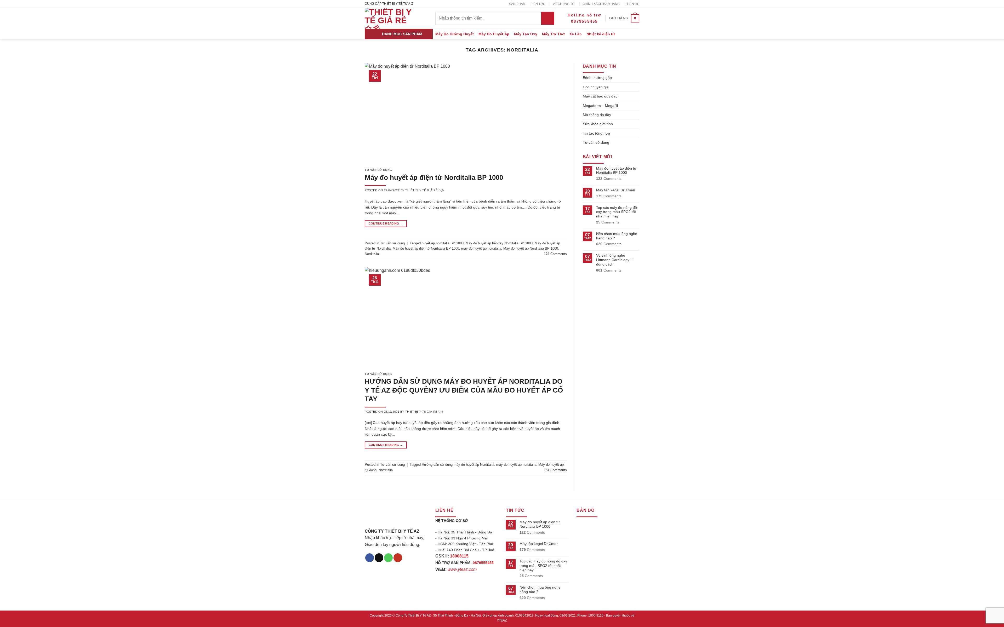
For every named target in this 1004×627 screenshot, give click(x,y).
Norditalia (372, 254)
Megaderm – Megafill (600, 105)
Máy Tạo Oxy (525, 34)
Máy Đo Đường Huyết (454, 34)
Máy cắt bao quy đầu (600, 96)
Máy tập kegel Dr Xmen (615, 190)
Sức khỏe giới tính (598, 124)
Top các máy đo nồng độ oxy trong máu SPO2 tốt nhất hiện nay (616, 211)
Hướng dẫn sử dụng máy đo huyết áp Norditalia (458, 465)
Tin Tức (539, 4)
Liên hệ (633, 4)
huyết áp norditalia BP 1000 (443, 243)
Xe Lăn (575, 34)
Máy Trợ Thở (553, 34)
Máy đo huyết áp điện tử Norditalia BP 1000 (434, 177)
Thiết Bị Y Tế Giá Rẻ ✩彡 (424, 190)
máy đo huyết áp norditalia (481, 248)
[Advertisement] (502, 590)
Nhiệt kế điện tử (600, 34)
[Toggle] (637, 77)
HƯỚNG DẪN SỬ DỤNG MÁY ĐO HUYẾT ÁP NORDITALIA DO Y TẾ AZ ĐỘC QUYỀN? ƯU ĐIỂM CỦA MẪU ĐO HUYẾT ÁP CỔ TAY (464, 390)
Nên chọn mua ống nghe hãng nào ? (616, 236)
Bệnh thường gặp (597, 78)
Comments (555, 254)
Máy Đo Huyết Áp (493, 34)
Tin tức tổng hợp (596, 133)
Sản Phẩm (517, 4)
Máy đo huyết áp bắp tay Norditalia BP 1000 (499, 243)
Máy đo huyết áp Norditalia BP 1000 (530, 248)
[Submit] (547, 18)
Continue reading (386, 223)
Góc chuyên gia (596, 87)
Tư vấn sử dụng (378, 169)
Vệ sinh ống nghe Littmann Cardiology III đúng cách (615, 259)
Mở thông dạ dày (597, 115)
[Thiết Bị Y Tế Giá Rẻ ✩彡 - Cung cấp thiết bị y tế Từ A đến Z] (389, 18)
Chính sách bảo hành (601, 4)
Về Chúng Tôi (564, 4)
